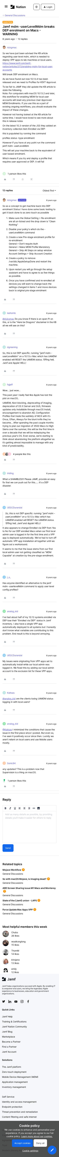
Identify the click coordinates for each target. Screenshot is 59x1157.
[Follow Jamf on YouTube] (15, 1001)
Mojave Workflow (12, 869)
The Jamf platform (11, 1066)
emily (14, 969)
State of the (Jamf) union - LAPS (20, 900)
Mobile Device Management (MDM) (20, 1077)
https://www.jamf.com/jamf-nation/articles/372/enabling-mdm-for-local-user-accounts (28, 66)
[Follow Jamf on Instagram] (22, 1001)
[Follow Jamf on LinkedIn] (9, 1001)
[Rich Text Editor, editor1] (29, 827)
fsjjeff (10, 384)
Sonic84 (11, 763)
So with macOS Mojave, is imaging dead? (24, 879)
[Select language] (36, 7)
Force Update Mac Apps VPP (18, 909)
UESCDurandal (14, 507)
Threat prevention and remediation (20, 1111)
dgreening (12, 347)
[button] (6, 7)
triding (10, 473)
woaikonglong (18, 941)
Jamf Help (7, 1016)
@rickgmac (8, 318)
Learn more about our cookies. (37, 1136)
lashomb (11, 313)
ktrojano (15, 959)
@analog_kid (9, 698)
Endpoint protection (12, 1106)
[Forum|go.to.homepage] (17, 7)
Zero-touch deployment (14, 1072)
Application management (15, 1082)
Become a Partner (11, 1041)
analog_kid (12, 611)
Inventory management (14, 1087)
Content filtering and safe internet (19, 1116)
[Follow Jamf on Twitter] (3, 1001)
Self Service (8, 1096)
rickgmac (12, 47)
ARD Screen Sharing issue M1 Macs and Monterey (29, 888)
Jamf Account (9, 1051)
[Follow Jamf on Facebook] (28, 1001)
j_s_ (9, 577)
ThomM (15, 950)
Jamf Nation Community (14, 1026)
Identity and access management (19, 1101)
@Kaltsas (7, 729)
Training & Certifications (14, 1021)
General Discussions (15, 15)
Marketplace (8, 1036)
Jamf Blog (7, 1031)
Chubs (14, 932)
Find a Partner (9, 1046)
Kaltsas (10, 692)
